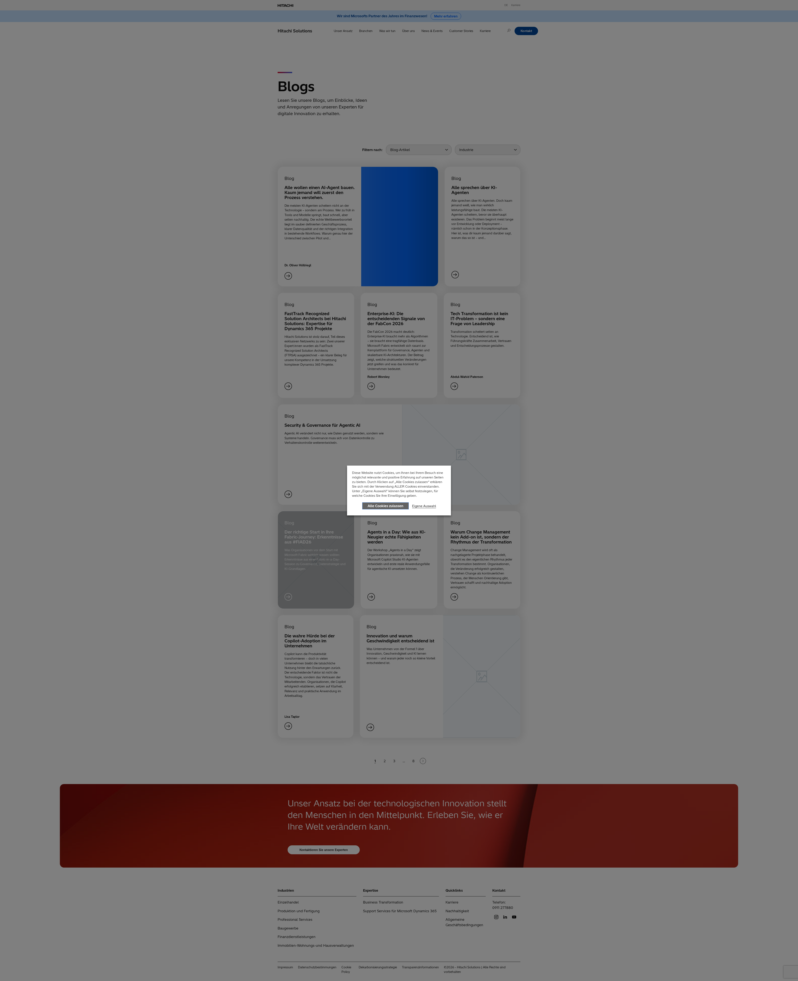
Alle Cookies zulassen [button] (385, 506)
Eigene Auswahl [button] (424, 506)
